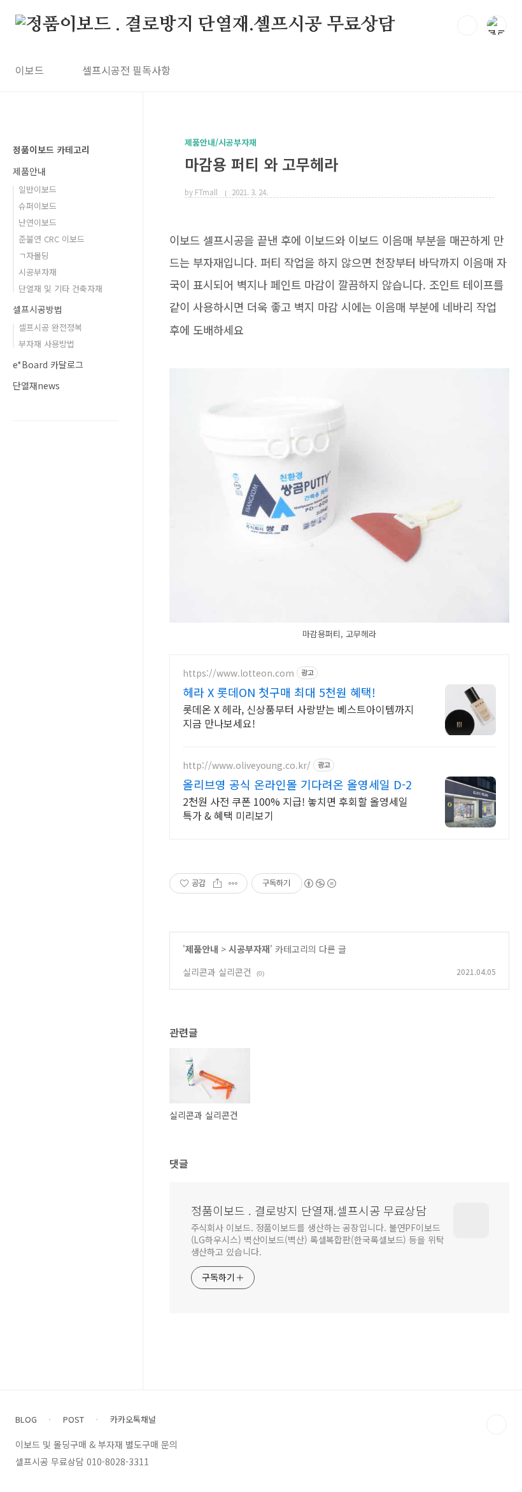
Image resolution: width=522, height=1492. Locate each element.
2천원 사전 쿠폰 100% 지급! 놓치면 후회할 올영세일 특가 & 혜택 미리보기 (295, 808)
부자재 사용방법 (46, 344)
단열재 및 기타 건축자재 (60, 288)
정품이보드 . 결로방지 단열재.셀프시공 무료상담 (309, 1210)
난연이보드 (37, 222)
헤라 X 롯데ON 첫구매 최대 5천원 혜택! (279, 692)
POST (73, 1419)
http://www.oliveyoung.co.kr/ (247, 765)
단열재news (36, 385)
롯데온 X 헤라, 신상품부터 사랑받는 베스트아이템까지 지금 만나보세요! (298, 715)
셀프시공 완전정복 (50, 327)
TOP (496, 1424)
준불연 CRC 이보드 (51, 239)
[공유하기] (217, 883)
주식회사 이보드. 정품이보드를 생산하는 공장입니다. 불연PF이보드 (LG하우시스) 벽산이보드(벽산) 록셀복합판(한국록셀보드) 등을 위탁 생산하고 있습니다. (317, 1239)
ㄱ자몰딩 (33, 255)
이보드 (29, 70)
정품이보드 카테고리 (51, 149)
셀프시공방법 (37, 309)
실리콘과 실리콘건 (217, 971)
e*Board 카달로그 (48, 364)
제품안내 (201, 949)
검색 (467, 25)
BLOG (26, 1419)
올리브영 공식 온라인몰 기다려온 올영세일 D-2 (297, 784)
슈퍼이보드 (37, 206)
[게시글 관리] (233, 883)
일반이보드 (37, 189)
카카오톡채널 (133, 1419)
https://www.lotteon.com (238, 673)
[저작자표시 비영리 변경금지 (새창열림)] (319, 883)
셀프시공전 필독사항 (126, 70)
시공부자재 (249, 949)
